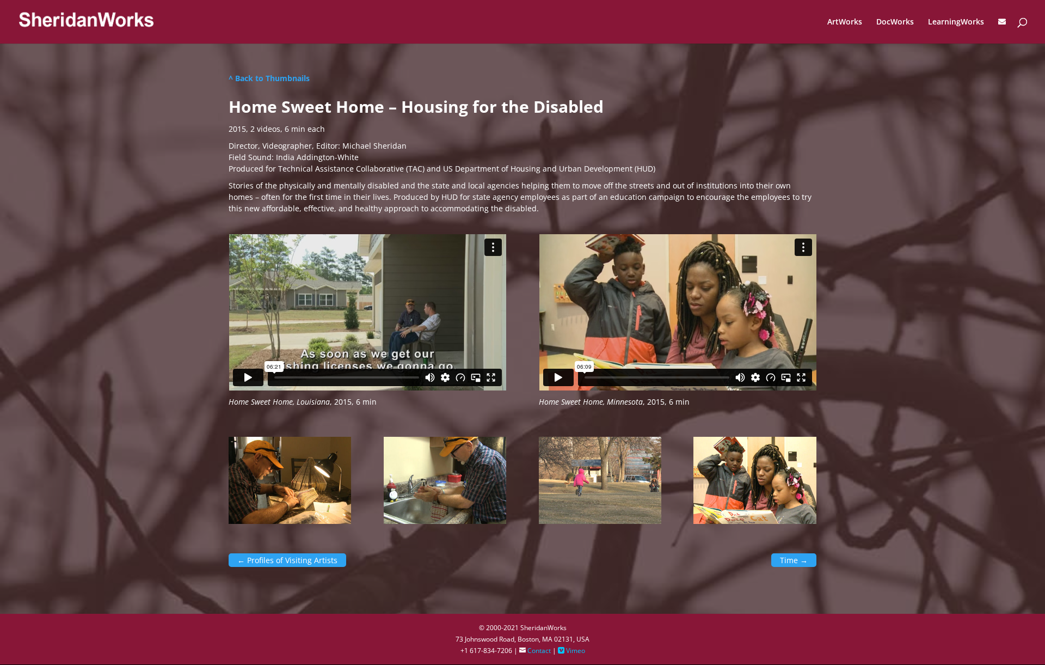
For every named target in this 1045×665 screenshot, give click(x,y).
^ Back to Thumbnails (269, 78)
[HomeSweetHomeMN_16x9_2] (754, 521)
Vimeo (571, 650)
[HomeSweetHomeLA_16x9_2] (445, 521)
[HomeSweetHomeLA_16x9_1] (290, 521)
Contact (535, 650)
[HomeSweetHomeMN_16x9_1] (600, 521)
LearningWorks (956, 22)
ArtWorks (844, 22)
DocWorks (895, 22)
